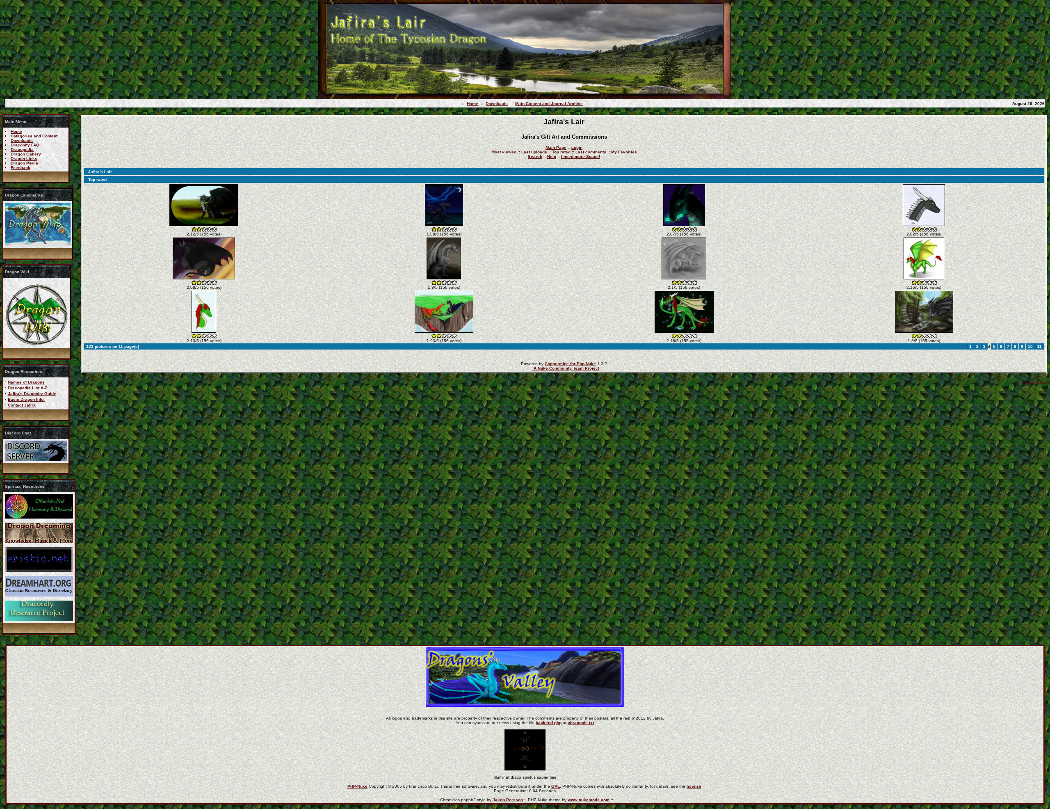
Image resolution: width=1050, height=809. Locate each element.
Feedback (20, 167)
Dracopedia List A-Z (27, 388)
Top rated (561, 152)
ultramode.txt (581, 722)
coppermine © (1036, 383)
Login (576, 147)
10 (1030, 346)
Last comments (590, 152)
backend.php (549, 722)
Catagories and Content (34, 136)
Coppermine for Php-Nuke (570, 363)
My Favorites (624, 152)
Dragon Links (24, 158)
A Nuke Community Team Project (565, 368)
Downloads (497, 103)
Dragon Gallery (26, 154)
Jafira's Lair (100, 171)
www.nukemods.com (588, 800)
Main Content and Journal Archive (549, 103)
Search (535, 156)
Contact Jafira (22, 405)
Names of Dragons (26, 382)
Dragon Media (24, 163)
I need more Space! (580, 156)
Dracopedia (22, 149)
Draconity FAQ (25, 145)
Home (472, 103)
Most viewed (503, 152)
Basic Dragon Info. (26, 399)
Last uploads (534, 152)
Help (551, 156)
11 (1039, 346)
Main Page (556, 147)
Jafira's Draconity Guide (32, 393)
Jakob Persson (508, 800)
